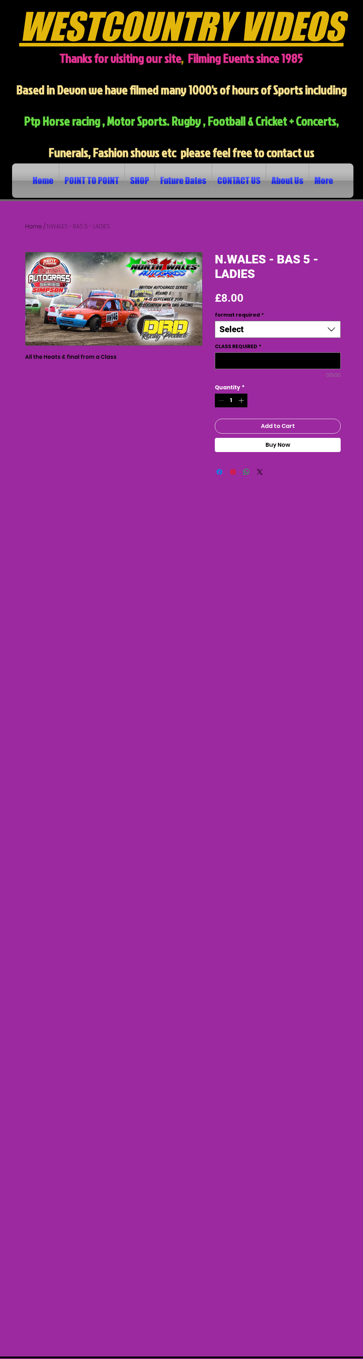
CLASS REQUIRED (238, 347)
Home (33, 226)
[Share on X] (260, 472)
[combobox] (278, 329)
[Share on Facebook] (219, 472)
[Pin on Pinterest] (233, 472)
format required (239, 315)
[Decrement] (220, 400)
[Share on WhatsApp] (246, 472)
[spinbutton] (231, 400)
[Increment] (242, 400)
